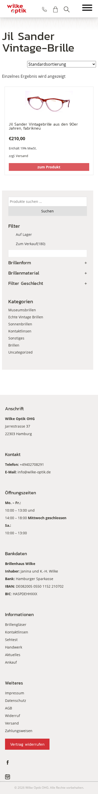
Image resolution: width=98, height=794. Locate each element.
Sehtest (11, 639)
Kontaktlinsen (19, 331)
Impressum (14, 693)
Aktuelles (12, 654)
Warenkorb (56, 9)
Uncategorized (20, 352)
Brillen (13, 345)
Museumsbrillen (22, 310)
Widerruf (12, 715)
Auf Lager (24, 234)
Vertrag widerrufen (27, 744)
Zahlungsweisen (18, 730)
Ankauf (11, 662)
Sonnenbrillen (20, 324)
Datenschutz (15, 700)
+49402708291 (32, 464)
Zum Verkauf (30, 243)
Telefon (44, 9)
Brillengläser (15, 624)
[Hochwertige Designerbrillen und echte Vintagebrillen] (16, 9)
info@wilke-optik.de (34, 472)
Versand (22, 156)
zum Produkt (48, 167)
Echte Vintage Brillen (25, 317)
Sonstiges (16, 338)
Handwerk (13, 647)
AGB (8, 708)
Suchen (67, 9)
